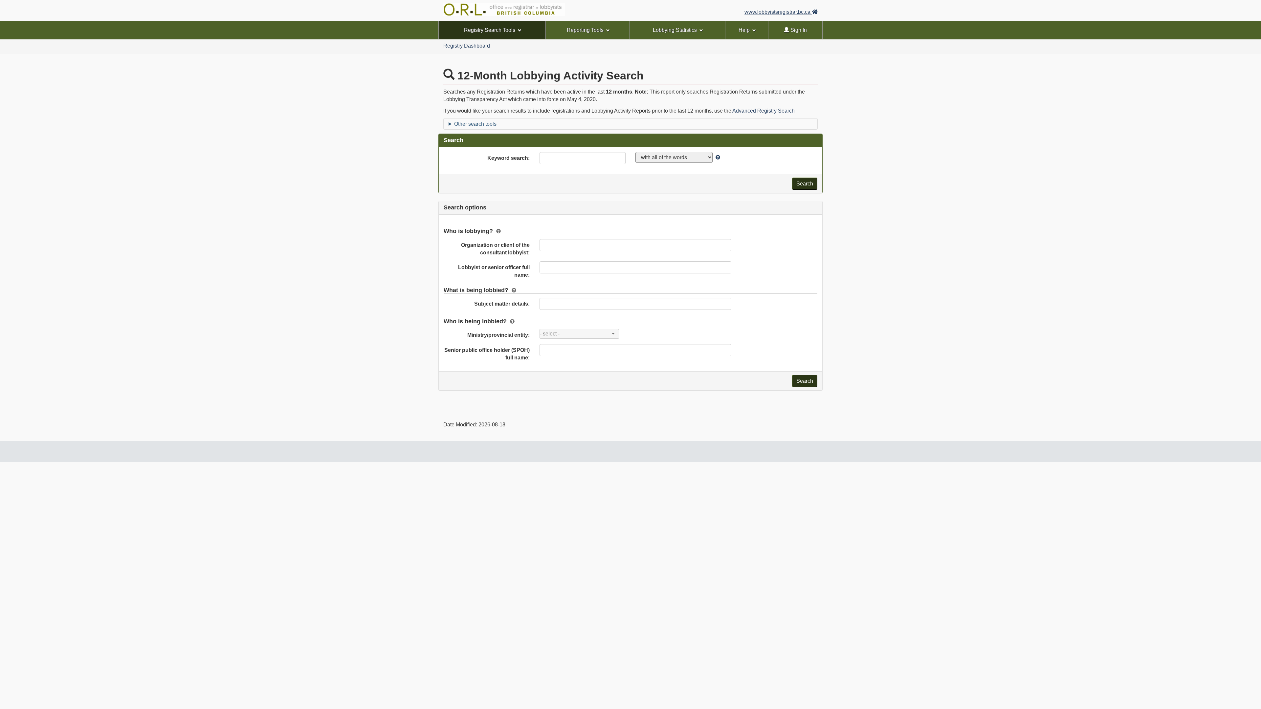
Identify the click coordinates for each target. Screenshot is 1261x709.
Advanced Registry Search (763, 111)
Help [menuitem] (744, 30)
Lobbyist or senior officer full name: (494, 271)
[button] (613, 334)
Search (804, 183)
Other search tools (475, 124)
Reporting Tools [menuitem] (585, 30)
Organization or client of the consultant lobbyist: (495, 248)
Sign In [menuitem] (798, 30)
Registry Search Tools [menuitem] (489, 30)
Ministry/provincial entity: (498, 335)
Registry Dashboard (466, 46)
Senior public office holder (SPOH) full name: (487, 353)
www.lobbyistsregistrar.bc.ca (778, 12)
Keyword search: (508, 158)
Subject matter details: (502, 304)
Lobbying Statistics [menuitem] (675, 30)
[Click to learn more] (717, 157)
